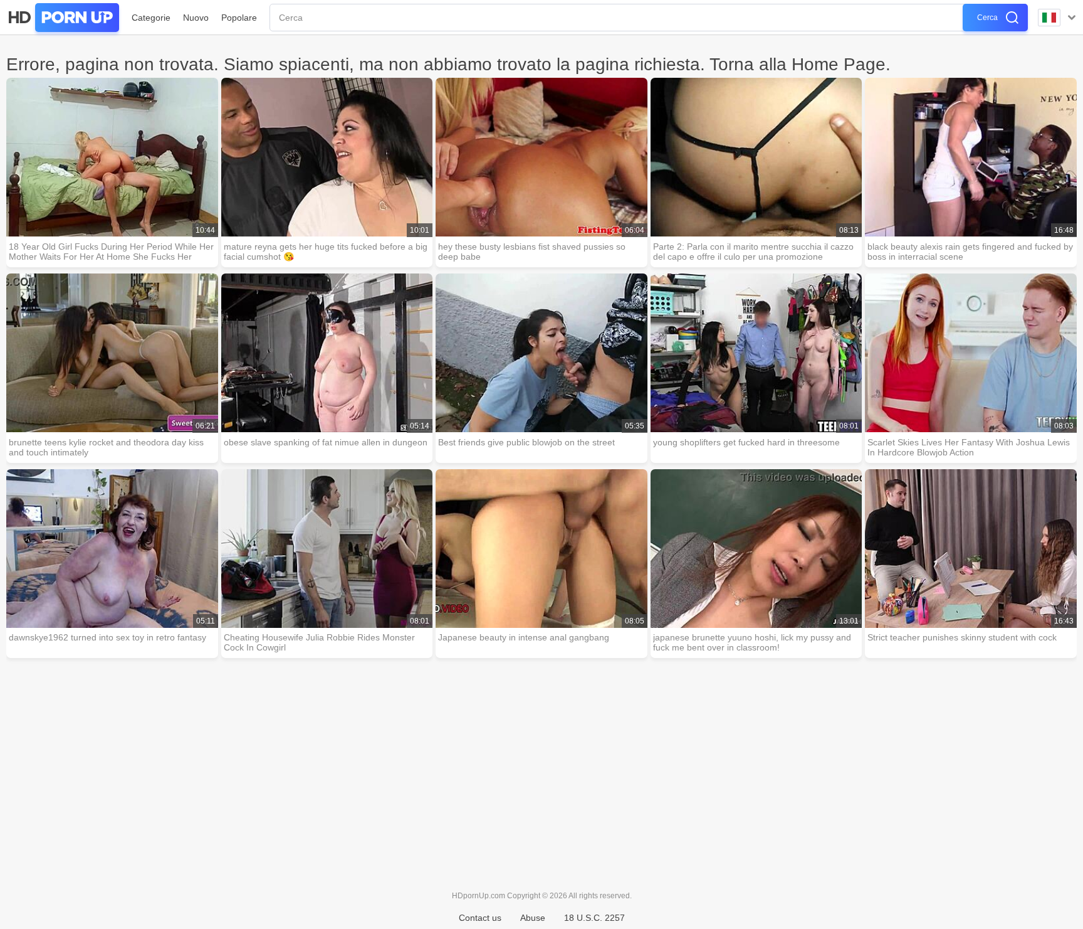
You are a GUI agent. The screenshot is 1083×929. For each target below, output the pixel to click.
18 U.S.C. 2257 (594, 918)
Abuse (532, 918)
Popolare (239, 18)
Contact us (480, 918)
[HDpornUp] (62, 17)
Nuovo (196, 18)
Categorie (151, 18)
